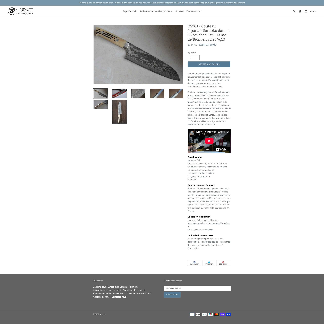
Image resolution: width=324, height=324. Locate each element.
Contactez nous (119, 297)
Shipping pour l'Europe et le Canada (110, 287)
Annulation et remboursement (107, 290)
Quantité (192, 52)
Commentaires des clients (139, 293)
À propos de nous (101, 297)
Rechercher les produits (134, 290)
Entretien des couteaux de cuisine (109, 293)
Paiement (133, 287)
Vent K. (103, 314)
